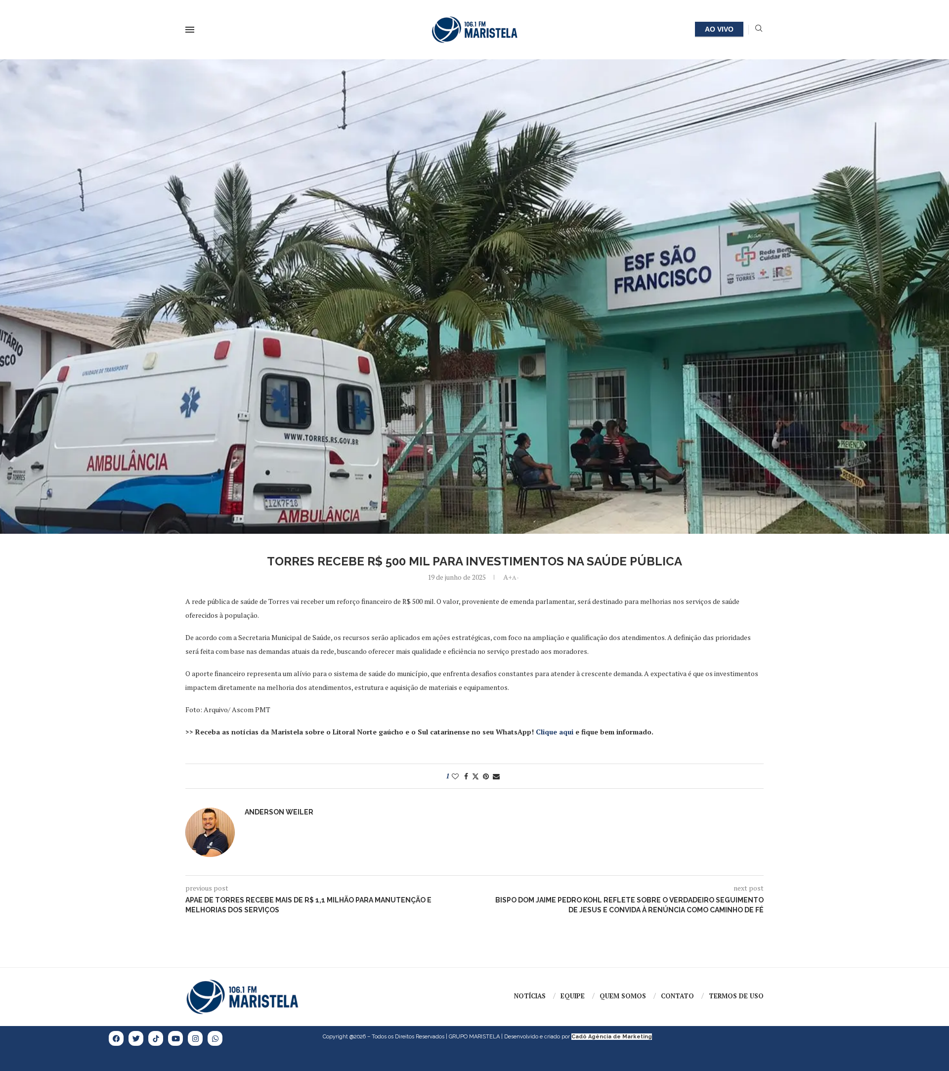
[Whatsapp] (215, 1038)
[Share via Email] (496, 776)
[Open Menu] (189, 29)
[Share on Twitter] (475, 776)
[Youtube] (175, 1038)
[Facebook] (116, 1038)
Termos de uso (736, 995)
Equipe (573, 995)
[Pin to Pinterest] (486, 776)
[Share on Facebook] (466, 776)
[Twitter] (136, 1038)
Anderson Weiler (279, 812)
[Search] (759, 29)
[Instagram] (195, 1038)
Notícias (530, 995)
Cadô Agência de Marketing (611, 1036)
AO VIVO (719, 29)
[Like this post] (455, 776)
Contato (677, 995)
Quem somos (623, 995)
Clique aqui (554, 731)
